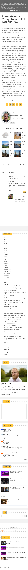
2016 (4, 259)
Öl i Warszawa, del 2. (7, 442)
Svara (24, 192)
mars (5, 345)
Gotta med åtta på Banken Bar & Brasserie (14, 302)
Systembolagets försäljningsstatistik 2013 (15, 547)
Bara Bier (5, 434)
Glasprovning (7, 304)
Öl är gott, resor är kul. (8, 441)
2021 (4, 248)
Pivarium (23, 64)
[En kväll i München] (5, 153)
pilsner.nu (5, 446)
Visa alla (25, 459)
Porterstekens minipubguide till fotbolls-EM (14, 315)
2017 (4, 257)
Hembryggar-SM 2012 (9, 295)
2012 (4, 267)
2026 (4, 237)
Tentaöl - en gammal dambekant (12, 286)
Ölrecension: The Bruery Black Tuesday (13, 317)
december (6, 269)
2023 (4, 243)
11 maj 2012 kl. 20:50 (13, 178)
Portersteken (10, 567)
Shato (24, 70)
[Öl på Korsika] (17, 153)
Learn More (12, 10)
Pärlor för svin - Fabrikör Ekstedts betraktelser (11, 453)
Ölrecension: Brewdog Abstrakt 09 (12, 290)
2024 (4, 241)
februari (6, 347)
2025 (4, 239)
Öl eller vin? (6, 331)
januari (5, 349)
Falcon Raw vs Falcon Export (10, 311)
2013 (4, 265)
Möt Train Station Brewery (10, 325)
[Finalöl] (5, 135)
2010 (4, 354)
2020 (4, 250)
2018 (4, 254)
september (6, 275)
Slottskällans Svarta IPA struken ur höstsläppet (15, 298)
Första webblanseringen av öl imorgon (13, 319)
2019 (4, 252)
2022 (4, 246)
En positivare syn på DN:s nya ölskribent (13, 313)
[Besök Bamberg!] (17, 144)
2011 (4, 352)
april (5, 342)
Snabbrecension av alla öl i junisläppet (13, 288)
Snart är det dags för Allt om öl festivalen (13, 334)
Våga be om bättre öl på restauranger (12, 300)
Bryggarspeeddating (9, 309)
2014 (4, 263)
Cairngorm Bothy (7, 430)
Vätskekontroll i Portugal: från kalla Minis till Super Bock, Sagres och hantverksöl (13, 448)
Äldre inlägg (22, 165)
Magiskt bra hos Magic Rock (10, 306)
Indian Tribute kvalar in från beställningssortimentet (10, 322)
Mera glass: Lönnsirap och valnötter (12, 336)
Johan (8, 25)
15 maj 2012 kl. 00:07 (19, 199)
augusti (6, 278)
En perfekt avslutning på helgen (11, 329)
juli (5, 280)
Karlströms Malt (7, 429)
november (6, 271)
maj (5, 284)
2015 (4, 261)
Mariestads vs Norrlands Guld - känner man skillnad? (17, 488)
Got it (18, 10)
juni (5, 282)
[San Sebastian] (5, 144)
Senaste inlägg (6, 165)
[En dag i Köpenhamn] (17, 135)
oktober (6, 273)
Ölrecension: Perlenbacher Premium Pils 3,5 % (16, 472)
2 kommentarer (17, 25)
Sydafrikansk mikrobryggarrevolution (13, 327)
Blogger (16, 527)
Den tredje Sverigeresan (8, 455)
